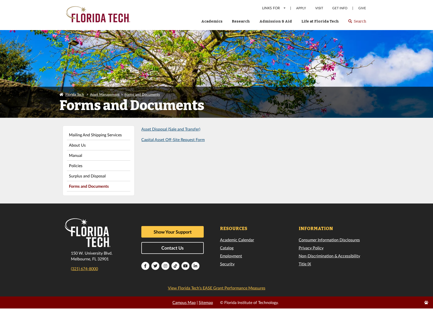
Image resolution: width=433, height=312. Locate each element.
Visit (319, 8)
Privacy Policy (311, 247)
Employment (231, 255)
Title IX (305, 263)
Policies (75, 165)
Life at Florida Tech (320, 21)
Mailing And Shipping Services (95, 134)
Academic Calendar (237, 239)
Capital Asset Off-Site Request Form (173, 139)
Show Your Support (173, 232)
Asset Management (105, 94)
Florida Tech (74, 94)
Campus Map (184, 302)
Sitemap (206, 302)
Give (362, 8)
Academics (212, 21)
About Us (77, 145)
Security (227, 263)
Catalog (227, 247)
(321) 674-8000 (84, 268)
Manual (75, 155)
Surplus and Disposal (87, 175)
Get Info (339, 8)
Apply (301, 8)
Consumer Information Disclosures (329, 239)
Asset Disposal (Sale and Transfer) (170, 129)
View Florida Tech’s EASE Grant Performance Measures (216, 287)
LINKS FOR (271, 8)
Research (241, 21)
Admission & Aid (275, 21)
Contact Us (172, 248)
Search (357, 23)
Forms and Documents (142, 94)
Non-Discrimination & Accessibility (329, 255)
